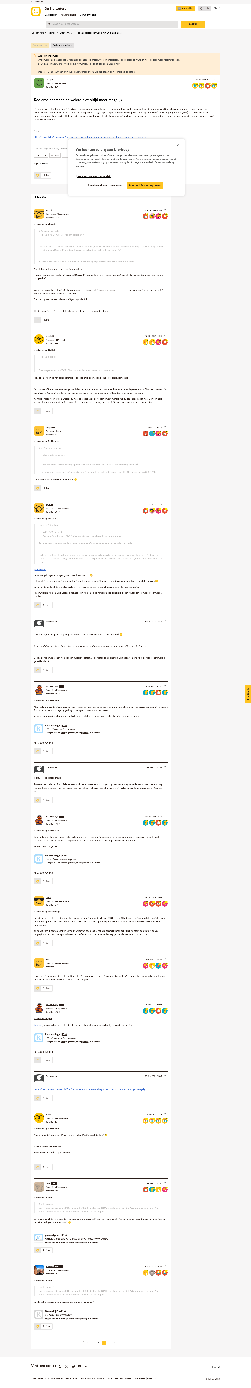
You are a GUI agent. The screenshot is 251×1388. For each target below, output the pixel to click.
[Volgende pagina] (117, 1342)
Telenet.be (38, 2)
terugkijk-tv (41, 155)
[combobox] (112, 24)
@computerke (50, 455)
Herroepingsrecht (87, 1378)
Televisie (52, 33)
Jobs (47, 1378)
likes (63, 733)
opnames (44, 164)
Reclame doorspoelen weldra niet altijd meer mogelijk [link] (100, 33)
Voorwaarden (57, 1378)
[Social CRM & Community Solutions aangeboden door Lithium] (215, 1366)
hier (118, 64)
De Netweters (55, 9)
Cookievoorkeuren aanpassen (105, 185)
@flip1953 (44, 235)
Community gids (88, 15)
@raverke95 (45, 525)
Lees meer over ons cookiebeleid (93, 176)
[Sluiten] (177, 145)
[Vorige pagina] (84, 1342)
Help (206, 8)
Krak (64, 726)
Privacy (100, 1378)
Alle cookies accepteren (145, 185)
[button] (214, 78)
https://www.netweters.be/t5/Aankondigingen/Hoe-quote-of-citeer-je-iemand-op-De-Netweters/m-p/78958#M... (97, 472)
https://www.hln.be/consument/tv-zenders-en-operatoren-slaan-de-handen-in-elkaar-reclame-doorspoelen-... (90, 137)
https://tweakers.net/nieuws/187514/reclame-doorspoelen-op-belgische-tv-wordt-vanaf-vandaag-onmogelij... (90, 1089)
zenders (67, 155)
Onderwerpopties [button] (61, 45)
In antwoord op (45, 224)
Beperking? (152, 1378)
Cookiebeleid (139, 1378)
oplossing (85, 733)
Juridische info (71, 1378)
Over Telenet (37, 1378)
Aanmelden (187, 8)
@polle (37, 1025)
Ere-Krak (61, 1311)
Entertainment (66, 33)
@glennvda (44, 231)
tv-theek (55, 155)
